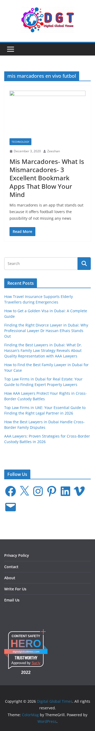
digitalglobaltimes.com (26, 651)
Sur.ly (36, 663)
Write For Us (15, 588)
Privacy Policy (16, 555)
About (9, 577)
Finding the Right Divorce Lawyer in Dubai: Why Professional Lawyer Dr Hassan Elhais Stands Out (46, 331)
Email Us (12, 600)
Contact (11, 566)
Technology (20, 142)
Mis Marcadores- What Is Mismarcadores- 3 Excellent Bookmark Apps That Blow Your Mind (47, 178)
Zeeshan (53, 151)
